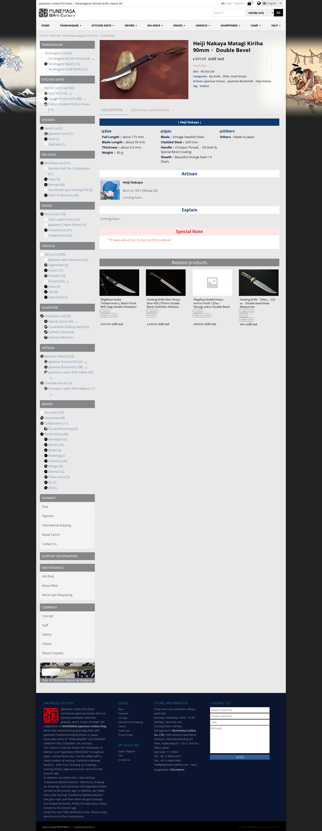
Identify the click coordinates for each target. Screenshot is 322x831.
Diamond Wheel (60, 337)
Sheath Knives (60, 235)
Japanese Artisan (59, 356)
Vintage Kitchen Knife (65, 99)
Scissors (56, 281)
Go (278, 12)
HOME (45, 25)
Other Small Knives (63, 195)
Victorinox (57, 461)
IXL (52, 482)
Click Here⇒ (177, 769)
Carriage (122, 717)
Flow (45, 507)
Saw (53, 292)
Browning (56, 456)
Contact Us (49, 544)
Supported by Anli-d (84, 827)
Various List (55, 254)
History (46, 644)
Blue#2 (243, 315)
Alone (54, 287)
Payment (47, 516)
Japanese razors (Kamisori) (68, 260)
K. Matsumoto (246, 311)
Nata (54, 179)
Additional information (150, 110)
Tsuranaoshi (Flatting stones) (68, 327)
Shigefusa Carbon (109, 315)
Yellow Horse (59, 477)
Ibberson (56, 472)
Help (275, 25)
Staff (45, 625)
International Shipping (130, 722)
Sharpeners (229, 25)
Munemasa (55, 418)
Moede (55, 445)
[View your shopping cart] (249, 3)
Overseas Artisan (58, 383)
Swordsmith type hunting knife (70, 190)
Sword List (53, 128)
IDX (52, 488)
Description (112, 110)
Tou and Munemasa (63, 429)
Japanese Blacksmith (65, 367)
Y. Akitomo (152, 311)
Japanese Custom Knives (67, 225)
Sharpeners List (58, 316)
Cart (120, 755)
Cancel (121, 726)
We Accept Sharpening (57, 595)
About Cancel (51, 535)
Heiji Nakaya (263, 81)
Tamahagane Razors (64, 64)
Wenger (55, 466)
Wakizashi (56, 144)
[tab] (114, 110)
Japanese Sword (60, 134)
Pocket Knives (60, 230)
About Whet (50, 586)
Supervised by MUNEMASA (55, 827)
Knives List (55, 214)
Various (202, 25)
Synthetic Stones (61, 332)
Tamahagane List (58, 53)
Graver (55, 270)
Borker (54, 450)
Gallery (46, 634)
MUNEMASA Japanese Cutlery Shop (84, 726)
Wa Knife (154, 25)
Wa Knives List (57, 163)
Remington (57, 439)
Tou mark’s (54, 412)
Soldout (204, 86)
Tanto (53, 139)
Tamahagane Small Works (67, 69)
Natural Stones (60, 321)
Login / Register (126, 751)
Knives (178, 25)
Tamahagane (69, 25)
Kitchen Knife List (59, 88)
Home (43, 35)
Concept (47, 616)
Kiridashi (56, 276)
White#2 (151, 315)
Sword (130, 25)
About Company (52, 653)
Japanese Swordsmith (65, 362)
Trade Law (124, 730)
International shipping (56, 525)
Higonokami (58, 265)
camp (255, 25)
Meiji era (57, 93)
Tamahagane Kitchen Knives (69, 58)
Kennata (56, 185)
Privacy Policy (125, 735)
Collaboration (56, 423)
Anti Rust (48, 576)
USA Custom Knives (64, 219)
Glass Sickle (58, 297)
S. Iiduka (104, 311)
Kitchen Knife (102, 25)
